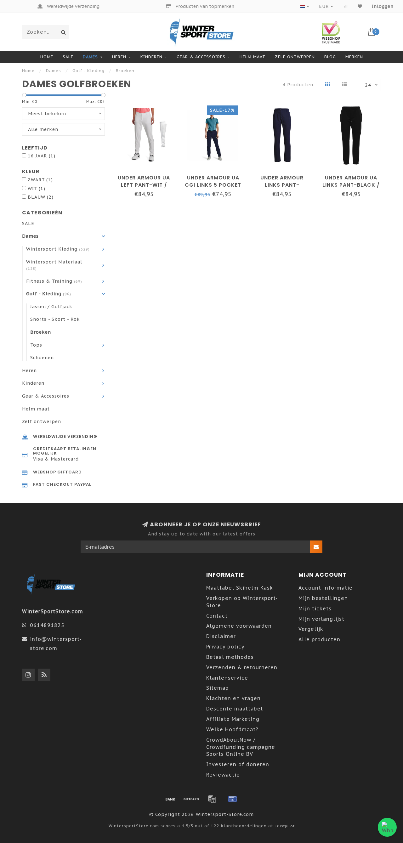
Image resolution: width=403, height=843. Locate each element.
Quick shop (147, 175)
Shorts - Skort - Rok (55, 319)
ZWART (40, 180)
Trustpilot (285, 825)
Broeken (40, 332)
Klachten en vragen (233, 698)
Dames (90, 56)
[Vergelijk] (345, 6)
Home (46, 56)
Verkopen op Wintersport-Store (242, 601)
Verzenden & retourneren (241, 667)
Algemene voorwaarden (239, 626)
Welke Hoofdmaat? (232, 729)
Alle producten (319, 639)
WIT (36, 188)
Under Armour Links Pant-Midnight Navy (282, 185)
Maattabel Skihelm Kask (239, 588)
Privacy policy (225, 646)
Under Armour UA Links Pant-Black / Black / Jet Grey (351, 185)
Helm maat (252, 56)
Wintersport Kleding (58, 249)
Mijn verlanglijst (321, 619)
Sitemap (217, 688)
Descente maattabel (234, 708)
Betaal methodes (230, 657)
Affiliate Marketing (232, 719)
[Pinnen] (233, 799)
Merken (354, 56)
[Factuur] (212, 799)
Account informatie (325, 588)
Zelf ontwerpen (295, 56)
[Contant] (191, 799)
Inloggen (383, 6)
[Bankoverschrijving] (170, 799)
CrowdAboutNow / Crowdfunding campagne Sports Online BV (240, 747)
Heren (119, 56)
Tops (36, 345)
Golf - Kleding (48, 294)
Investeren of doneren (237, 764)
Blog (330, 56)
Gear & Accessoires (201, 56)
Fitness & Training (54, 281)
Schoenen (42, 357)
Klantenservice (227, 678)
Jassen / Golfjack (51, 306)
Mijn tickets (315, 608)
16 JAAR (41, 156)
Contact (217, 616)
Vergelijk (310, 629)
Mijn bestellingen (323, 598)
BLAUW (41, 197)
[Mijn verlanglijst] (360, 6)
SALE (68, 56)
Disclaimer (221, 636)
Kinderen (151, 56)
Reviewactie (223, 775)
